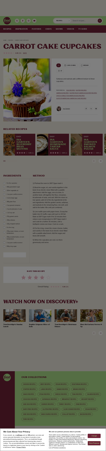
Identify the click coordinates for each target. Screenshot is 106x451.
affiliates (19, 435)
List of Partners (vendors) (57, 448)
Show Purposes (94, 443)
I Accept (94, 436)
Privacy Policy (21, 447)
